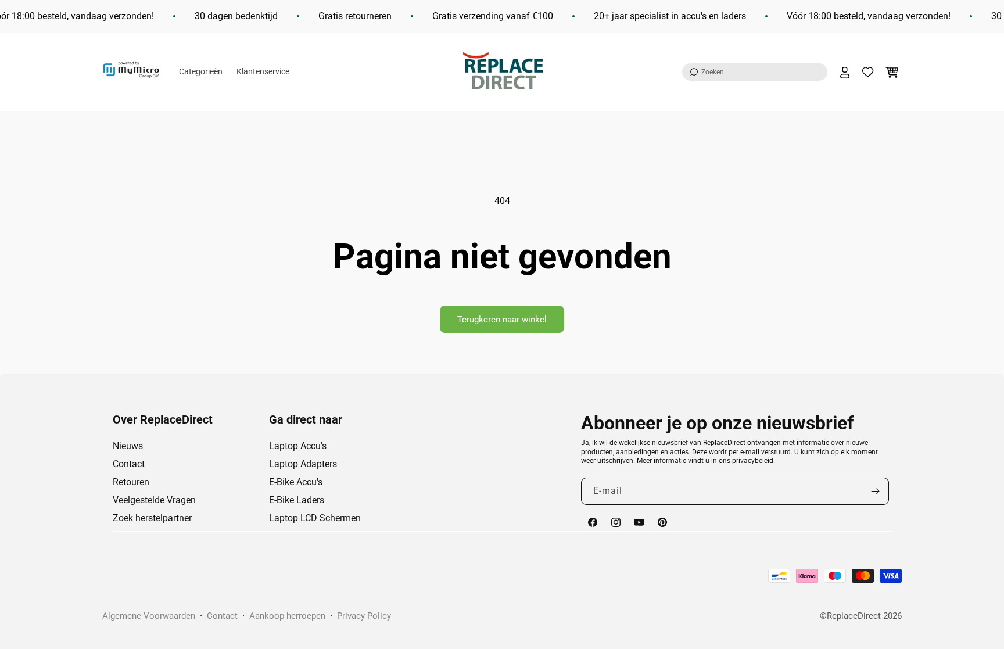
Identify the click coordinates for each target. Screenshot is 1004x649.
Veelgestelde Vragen (154, 499)
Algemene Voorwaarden (148, 616)
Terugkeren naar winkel (502, 319)
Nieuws (128, 445)
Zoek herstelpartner (152, 517)
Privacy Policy (364, 616)
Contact (129, 463)
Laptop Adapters (303, 463)
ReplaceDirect (854, 616)
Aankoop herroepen (287, 616)
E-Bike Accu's (295, 481)
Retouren (131, 481)
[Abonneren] (875, 491)
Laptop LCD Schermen (315, 517)
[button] (754, 72)
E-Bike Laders (296, 499)
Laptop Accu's (298, 445)
